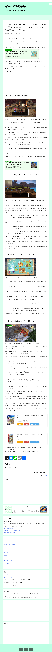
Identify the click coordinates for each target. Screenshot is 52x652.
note (5, 583)
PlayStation (6, 563)
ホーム (6, 17)
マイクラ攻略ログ (7, 574)
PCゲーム (6, 542)
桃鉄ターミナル (7, 580)
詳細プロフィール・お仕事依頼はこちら (12, 530)
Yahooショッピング (34, 424)
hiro (46, 475)
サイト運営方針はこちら (9, 528)
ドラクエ (11, 17)
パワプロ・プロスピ (8, 560)
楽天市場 (26, 424)
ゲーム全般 (6, 552)
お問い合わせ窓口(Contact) (9, 532)
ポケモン (6, 547)
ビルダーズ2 (43, 472)
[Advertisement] (26, 81)
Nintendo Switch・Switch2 (9, 544)
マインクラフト (7, 557)
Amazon (20, 424)
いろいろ (6, 565)
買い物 (5, 555)
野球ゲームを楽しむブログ (9, 577)
